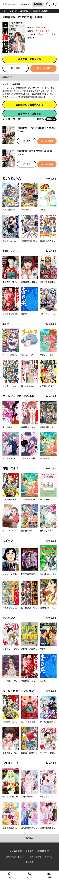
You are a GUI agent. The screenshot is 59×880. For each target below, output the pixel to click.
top (4, 11)
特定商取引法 (43, 851)
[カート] (55, 4)
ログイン (25, 4)
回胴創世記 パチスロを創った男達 (34, 11)
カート (29, 877)
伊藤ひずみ (41, 27)
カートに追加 (43, 68)
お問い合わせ (35, 857)
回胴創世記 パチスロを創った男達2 (36, 128)
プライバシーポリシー (16, 857)
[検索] (48, 4)
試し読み (15, 68)
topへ (29, 838)
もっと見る (51, 178)
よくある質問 (16, 851)
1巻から (40, 119)
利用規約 (29, 851)
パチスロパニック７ (46, 34)
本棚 (49, 877)
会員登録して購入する (29, 59)
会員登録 (38, 4)
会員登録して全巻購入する (29, 104)
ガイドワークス (42, 31)
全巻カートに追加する (29, 113)
